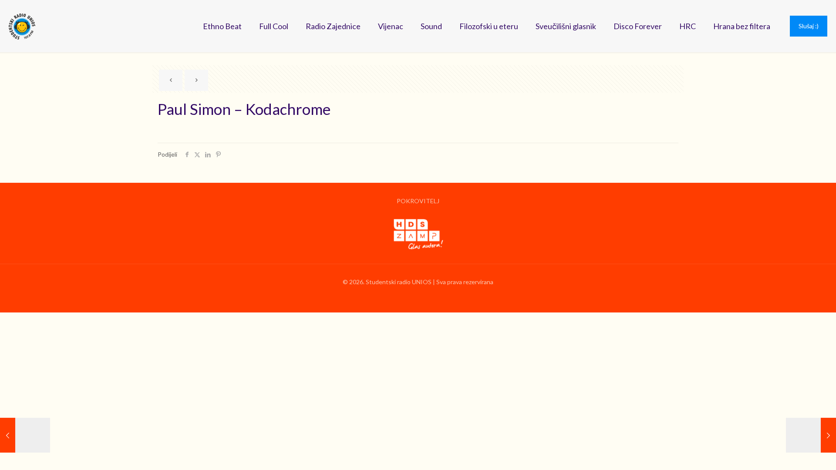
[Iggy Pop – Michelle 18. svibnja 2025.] (25, 435)
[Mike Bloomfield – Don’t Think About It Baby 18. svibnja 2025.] (811, 435)
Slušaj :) (809, 26)
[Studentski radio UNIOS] (22, 26)
